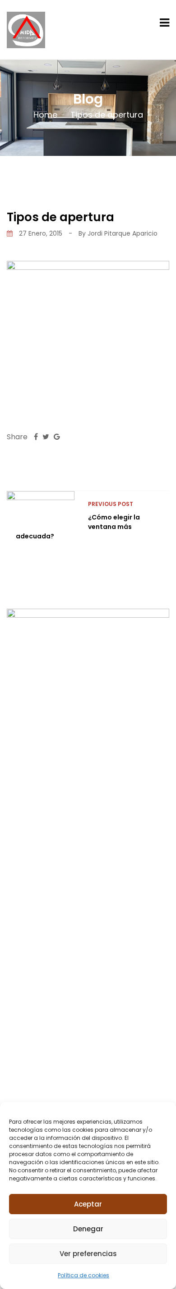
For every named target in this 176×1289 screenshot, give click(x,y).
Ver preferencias (88, 1253)
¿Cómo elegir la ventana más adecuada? (78, 527)
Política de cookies (83, 1275)
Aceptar (88, 1204)
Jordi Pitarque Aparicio (122, 233)
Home (45, 114)
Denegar (88, 1229)
